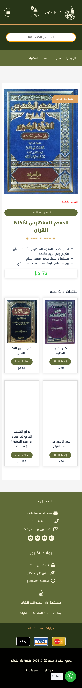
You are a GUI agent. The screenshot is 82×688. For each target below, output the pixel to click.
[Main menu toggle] (8, 12)
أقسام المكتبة (38, 58)
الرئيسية (70, 58)
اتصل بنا (57, 58)
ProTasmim (41, 670)
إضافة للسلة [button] (60, 361)
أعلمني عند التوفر (41, 212)
